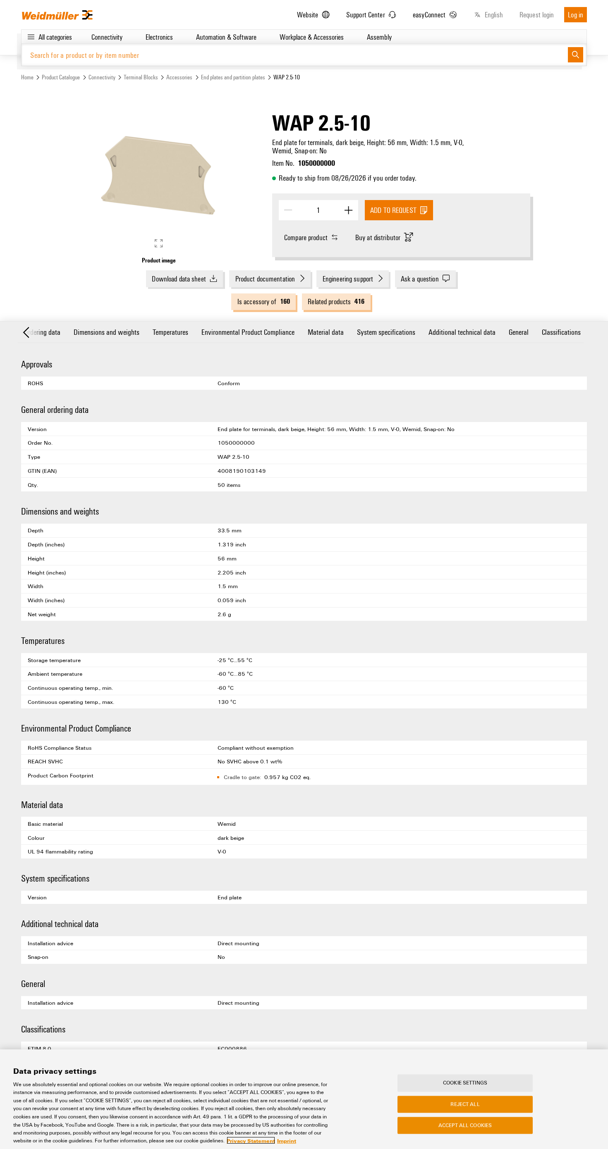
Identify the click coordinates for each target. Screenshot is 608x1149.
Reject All (464, 1104)
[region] (304, 1099)
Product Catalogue (61, 77)
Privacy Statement (251, 1140)
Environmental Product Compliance (247, 332)
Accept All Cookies (465, 1125)
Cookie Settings (465, 1083)
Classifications (561, 332)
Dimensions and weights (106, 332)
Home (27, 77)
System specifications (386, 332)
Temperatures (170, 332)
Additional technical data (461, 332)
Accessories (179, 77)
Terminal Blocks (141, 77)
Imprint (286, 1140)
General (519, 332)
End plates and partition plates (233, 77)
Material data (326, 332)
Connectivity (102, 77)
